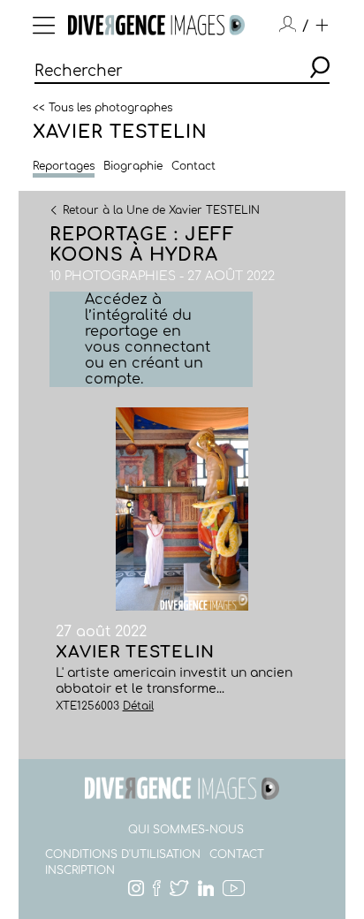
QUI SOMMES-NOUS (186, 830)
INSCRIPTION (80, 870)
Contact (193, 166)
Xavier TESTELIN (120, 132)
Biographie (133, 166)
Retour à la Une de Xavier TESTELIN (161, 209)
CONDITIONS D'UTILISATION (123, 854)
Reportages (64, 166)
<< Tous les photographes (102, 107)
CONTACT (236, 854)
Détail (138, 706)
